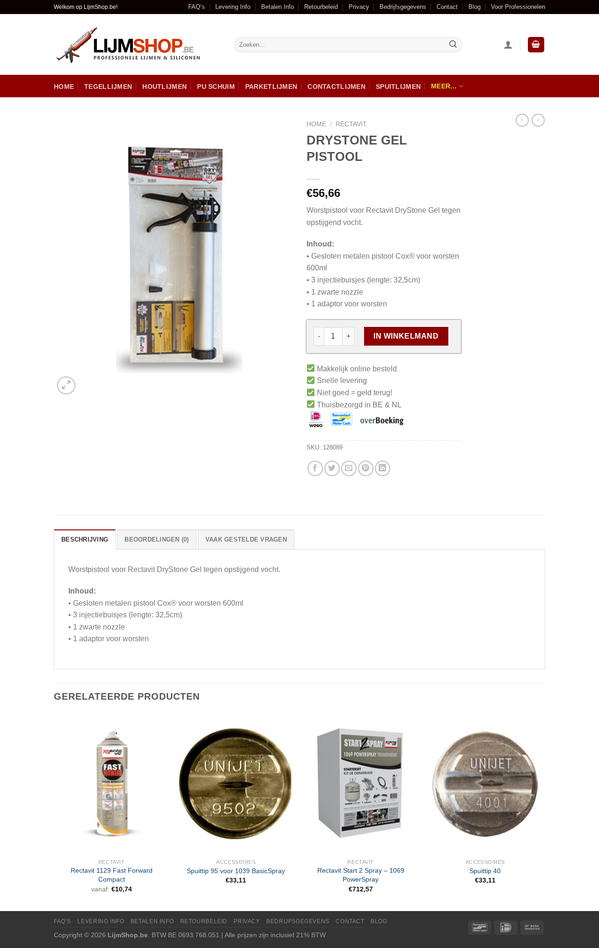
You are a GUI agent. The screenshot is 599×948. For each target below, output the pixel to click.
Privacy (359, 6)
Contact (447, 6)
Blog (474, 6)
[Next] (542, 811)
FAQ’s (196, 6)
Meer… (444, 86)
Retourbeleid (321, 6)
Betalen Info (277, 6)
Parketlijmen (271, 86)
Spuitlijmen (398, 86)
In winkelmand (405, 336)
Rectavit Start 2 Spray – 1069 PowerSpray (360, 875)
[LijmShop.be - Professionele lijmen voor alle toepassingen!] (137, 44)
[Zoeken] (453, 45)
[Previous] (54, 811)
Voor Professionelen (518, 6)
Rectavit (351, 124)
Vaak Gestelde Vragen (246, 539)
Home (64, 86)
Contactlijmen (336, 86)
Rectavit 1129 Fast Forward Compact (112, 875)
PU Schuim (216, 86)
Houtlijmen (164, 86)
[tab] (85, 539)
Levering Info (232, 6)
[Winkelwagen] (536, 44)
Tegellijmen (108, 86)
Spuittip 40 (485, 871)
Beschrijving (84, 539)
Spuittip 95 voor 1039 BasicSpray (236, 871)
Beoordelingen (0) (156, 539)
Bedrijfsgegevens (403, 6)
